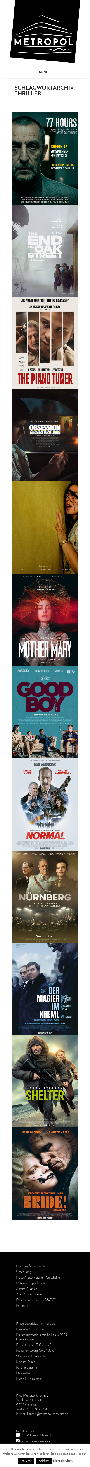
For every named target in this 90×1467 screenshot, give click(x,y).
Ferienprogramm (27, 1368)
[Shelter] (45, 1081)
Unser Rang (23, 1272)
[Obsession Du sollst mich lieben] (45, 435)
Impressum (23, 1306)
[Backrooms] (45, 527)
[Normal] (45, 804)
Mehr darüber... (63, 1461)
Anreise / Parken (26, 1289)
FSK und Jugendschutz (30, 1283)
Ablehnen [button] (44, 1461)
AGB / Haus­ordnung (29, 1294)
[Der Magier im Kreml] (45, 989)
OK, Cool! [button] (26, 1461)
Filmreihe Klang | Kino (30, 1329)
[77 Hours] (45, 158)
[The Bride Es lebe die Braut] (45, 1173)
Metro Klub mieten (28, 1379)
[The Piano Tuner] (45, 343)
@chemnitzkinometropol (36, 1441)
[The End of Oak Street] (45, 251)
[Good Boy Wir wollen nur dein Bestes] (45, 712)
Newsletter (23, 1373)
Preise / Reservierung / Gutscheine (38, 1277)
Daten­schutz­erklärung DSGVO (36, 1300)
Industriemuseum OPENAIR (35, 1351)
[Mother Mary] (45, 620)
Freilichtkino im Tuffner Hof (33, 1345)
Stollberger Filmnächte (30, 1356)
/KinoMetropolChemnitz (36, 1435)
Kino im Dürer (25, 1362)
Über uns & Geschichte (30, 1266)
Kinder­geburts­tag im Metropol (36, 1323)
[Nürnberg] (45, 897)
